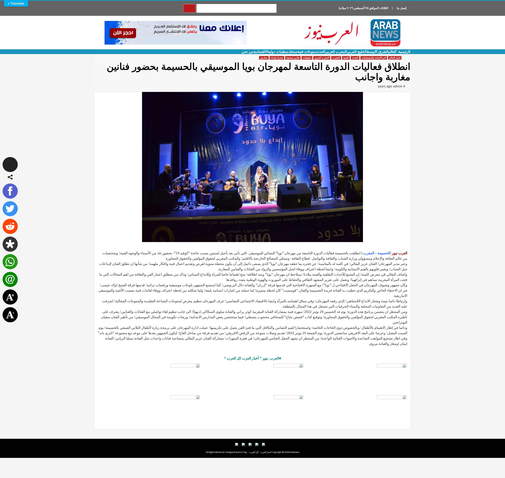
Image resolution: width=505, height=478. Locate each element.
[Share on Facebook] (10, 191)
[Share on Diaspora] (10, 244)
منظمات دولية (278, 52)
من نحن (247, 52)
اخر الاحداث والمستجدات (374, 57)
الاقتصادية (260, 52)
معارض (263, 57)
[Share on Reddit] (10, 226)
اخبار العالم (394, 57)
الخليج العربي (356, 52)
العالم (392, 52)
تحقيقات (307, 57)
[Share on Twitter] (10, 208)
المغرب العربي (336, 52)
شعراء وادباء (277, 57)
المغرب (336, 57)
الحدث (320, 52)
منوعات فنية (307, 52)
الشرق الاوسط (377, 52)
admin (397, 86)
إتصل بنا (401, 8)
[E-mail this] (10, 279)
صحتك (293, 52)
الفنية (346, 57)
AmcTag (242, 452)
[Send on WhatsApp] (10, 261)
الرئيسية (404, 52)
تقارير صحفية (292, 57)
